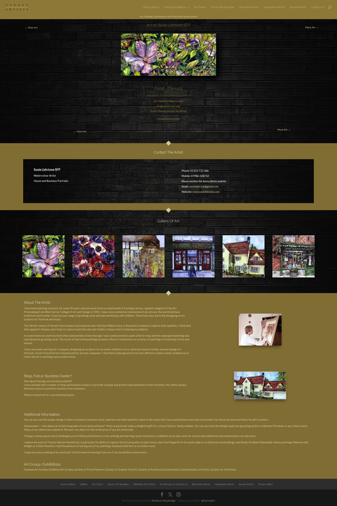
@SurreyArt (208, 500)
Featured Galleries (175, 7)
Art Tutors (200, 7)
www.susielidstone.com (206, 191)
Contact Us (317, 7)
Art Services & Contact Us (174, 484)
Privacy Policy (265, 484)
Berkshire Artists (249, 7)
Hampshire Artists (274, 7)
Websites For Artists (144, 484)
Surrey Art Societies (223, 7)
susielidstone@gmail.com (203, 186)
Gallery (84, 484)
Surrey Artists (151, 7)
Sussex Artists (298, 7)
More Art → (311, 27)
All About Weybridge (164, 500)
